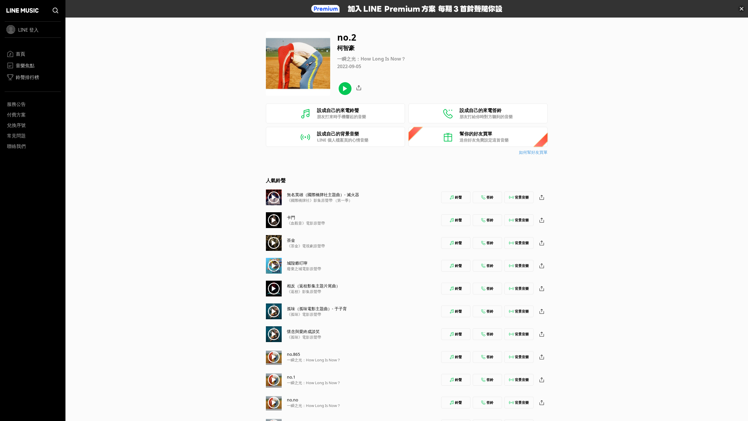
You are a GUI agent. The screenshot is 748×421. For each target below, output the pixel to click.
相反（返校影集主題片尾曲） (313, 286)
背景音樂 (522, 197)
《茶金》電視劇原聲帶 (306, 246)
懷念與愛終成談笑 (303, 331)
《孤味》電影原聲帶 (304, 314)
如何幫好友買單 (533, 152)
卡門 (291, 217)
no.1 (291, 377)
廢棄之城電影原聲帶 (304, 268)
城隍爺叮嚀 (297, 263)
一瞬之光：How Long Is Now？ (314, 360)
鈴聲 (458, 197)
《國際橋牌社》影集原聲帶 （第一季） (319, 200)
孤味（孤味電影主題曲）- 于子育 (317, 308)
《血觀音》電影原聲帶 (306, 223)
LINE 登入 (28, 30)
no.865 (293, 354)
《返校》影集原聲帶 (304, 291)
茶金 (291, 240)
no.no (292, 400)
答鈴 (490, 197)
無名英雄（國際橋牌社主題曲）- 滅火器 (323, 194)
